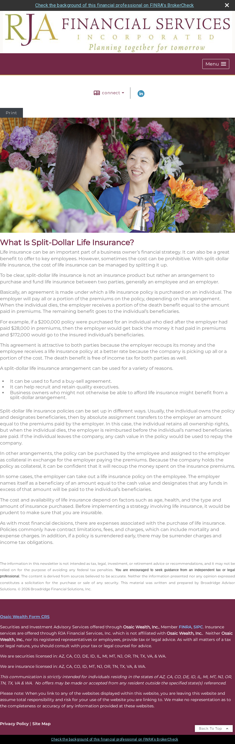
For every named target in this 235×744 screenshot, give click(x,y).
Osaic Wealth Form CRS (25, 616)
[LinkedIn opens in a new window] (141, 95)
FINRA (185, 626)
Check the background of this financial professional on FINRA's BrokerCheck (114, 5)
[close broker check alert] (227, 5)
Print (11, 112)
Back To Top (211, 728)
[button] (215, 64)
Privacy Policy (14, 723)
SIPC (198, 626)
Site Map (41, 723)
